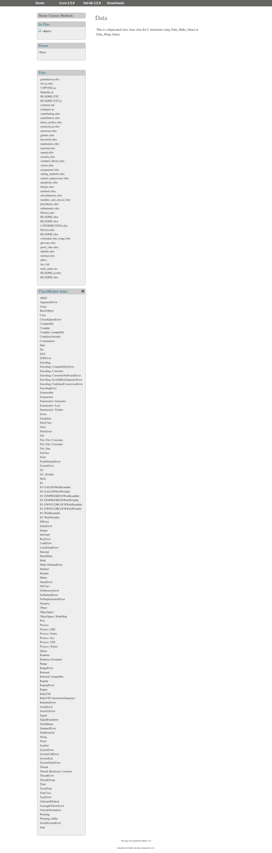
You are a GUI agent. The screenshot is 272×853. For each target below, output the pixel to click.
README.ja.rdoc (50, 273)
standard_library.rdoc (52, 161)
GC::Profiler (47, 474)
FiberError (46, 431)
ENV (43, 354)
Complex (45, 328)
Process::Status (48, 633)
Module (44, 573)
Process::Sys (47, 638)
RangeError (46, 668)
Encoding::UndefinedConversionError (61, 384)
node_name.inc (48, 268)
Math (43, 560)
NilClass (45, 586)
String (43, 737)
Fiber (43, 427)
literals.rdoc (47, 187)
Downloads (115, 3)
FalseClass (46, 422)
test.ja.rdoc (46, 83)
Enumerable (46, 392)
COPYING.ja (48, 88)
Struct (43, 741)
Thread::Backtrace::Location (56, 771)
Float (43, 457)
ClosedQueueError (50, 319)
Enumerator (46, 397)
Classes (54, 15)
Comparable (47, 323)
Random (44, 655)
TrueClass (45, 793)
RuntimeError (48, 702)
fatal (42, 827)
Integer (44, 530)
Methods (66, 15)
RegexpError (47, 685)
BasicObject (47, 310)
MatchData (46, 556)
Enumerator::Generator (53, 401)
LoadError (46, 543)
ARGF (43, 298)
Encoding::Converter (51, 371)
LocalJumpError (49, 547)
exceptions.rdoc (49, 182)
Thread (44, 767)
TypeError (46, 797)
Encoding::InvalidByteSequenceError (61, 379)
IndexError (46, 526)
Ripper (44, 689)
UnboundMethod (49, 801)
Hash (43, 478)
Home (39, 3)
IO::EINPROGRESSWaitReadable (59, 496)
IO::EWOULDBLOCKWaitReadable (61, 504)
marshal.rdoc (47, 148)
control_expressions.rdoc (54, 178)
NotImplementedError (52, 599)
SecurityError (47, 711)
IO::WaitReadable (50, 513)
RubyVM (45, 694)
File (42, 435)
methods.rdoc (48, 191)
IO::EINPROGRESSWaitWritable (59, 500)
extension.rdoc (48, 131)
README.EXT (49, 96)
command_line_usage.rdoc (55, 238)
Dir (42, 349)
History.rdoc (47, 212)
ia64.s (43, 260)
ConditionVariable (50, 336)
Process (44, 625)
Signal (43, 715)
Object (42, 52)
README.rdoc (49, 217)
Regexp (44, 681)
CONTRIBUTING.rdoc (54, 225)
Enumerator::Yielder (51, 409)
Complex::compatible (52, 332)
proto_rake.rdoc (49, 247)
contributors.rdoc (50, 118)
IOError (44, 521)
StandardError (48, 728)
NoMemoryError (49, 590)
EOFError (45, 358)
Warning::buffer (49, 818)
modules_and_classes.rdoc (55, 200)
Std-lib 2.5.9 (92, 3)
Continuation (47, 341)
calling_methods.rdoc (52, 174)
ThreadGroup (47, 780)
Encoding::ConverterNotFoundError (60, 375)
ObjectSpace (47, 612)
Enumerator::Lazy (50, 405)
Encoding (45, 362)
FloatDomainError (50, 461)
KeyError (45, 539)
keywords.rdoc (48, 139)
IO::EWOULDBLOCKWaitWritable (60, 508)
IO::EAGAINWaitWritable (55, 491)
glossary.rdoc (48, 243)
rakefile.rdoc (47, 251)
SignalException (49, 719)
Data (42, 345)
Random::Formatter (51, 659)
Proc (42, 620)
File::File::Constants (51, 440)
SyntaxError (47, 750)
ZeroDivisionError (50, 823)
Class (43, 315)
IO (41, 483)
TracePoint (46, 788)
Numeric (45, 603)
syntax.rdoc (47, 165)
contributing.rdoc (50, 114)
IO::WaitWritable (50, 517)
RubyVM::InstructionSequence (57, 698)
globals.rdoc (47, 135)
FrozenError (47, 465)
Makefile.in (46, 92)
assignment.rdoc (49, 169)
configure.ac (47, 109)
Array (43, 306)
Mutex (43, 577)
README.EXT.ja (51, 101)
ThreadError (47, 775)
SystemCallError (49, 754)
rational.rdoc (47, 256)
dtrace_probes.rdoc (51, 122)
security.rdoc (47, 157)
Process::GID (47, 629)
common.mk (47, 105)
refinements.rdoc (49, 208)
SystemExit (46, 758)
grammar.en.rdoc (50, 79)
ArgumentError (48, 302)
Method (44, 569)
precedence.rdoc (49, 204)
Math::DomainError (51, 564)
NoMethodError (49, 595)
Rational (44, 672)
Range (43, 663)
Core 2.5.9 (66, 3)
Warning (45, 814)
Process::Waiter (49, 646)
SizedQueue (46, 724)
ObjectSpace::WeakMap (53, 616)
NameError (46, 582)
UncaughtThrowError (52, 806)
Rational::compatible (51, 676)
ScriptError (46, 707)
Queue (43, 651)
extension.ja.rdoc (50, 126)
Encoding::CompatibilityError (57, 366)
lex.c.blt (44, 264)
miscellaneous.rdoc (51, 195)
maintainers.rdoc (49, 144)
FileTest (44, 453)
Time (43, 784)
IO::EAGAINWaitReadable (55, 487)
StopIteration (47, 732)
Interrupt (45, 534)
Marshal (44, 552)
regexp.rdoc (47, 152)
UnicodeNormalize (50, 810)
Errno (43, 414)
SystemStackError (50, 762)
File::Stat (45, 448)
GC (42, 470)
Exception (45, 418)
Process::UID (47, 642)
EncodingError (48, 388)
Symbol (44, 745)
